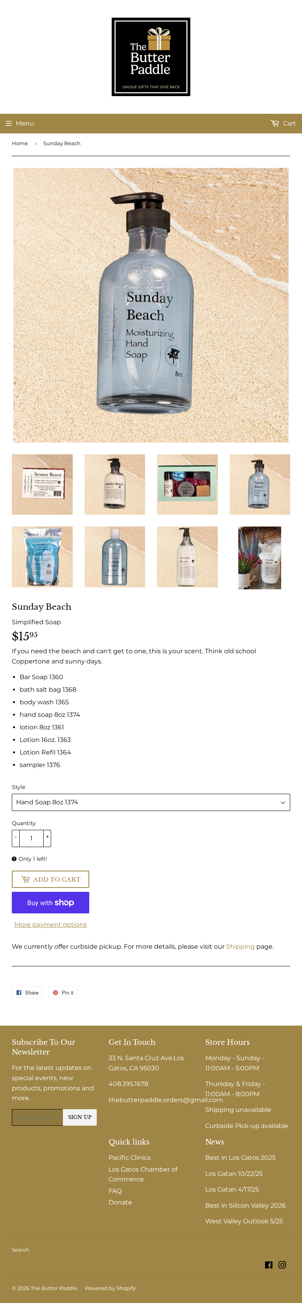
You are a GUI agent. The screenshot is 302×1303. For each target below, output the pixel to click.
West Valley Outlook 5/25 (244, 1221)
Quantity (24, 823)
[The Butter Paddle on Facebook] (269, 1266)
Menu (25, 123)
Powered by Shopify (110, 1288)
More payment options (51, 924)
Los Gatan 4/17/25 (232, 1189)
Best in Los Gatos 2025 (240, 1157)
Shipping (240, 946)
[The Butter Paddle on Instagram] (282, 1266)
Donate (120, 1202)
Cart (289, 123)
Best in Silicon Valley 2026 (245, 1205)
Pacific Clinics (130, 1157)
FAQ (115, 1191)
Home (20, 143)
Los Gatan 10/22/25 (234, 1173)
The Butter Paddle (54, 1288)
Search (20, 1250)
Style (18, 787)
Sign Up (80, 1117)
